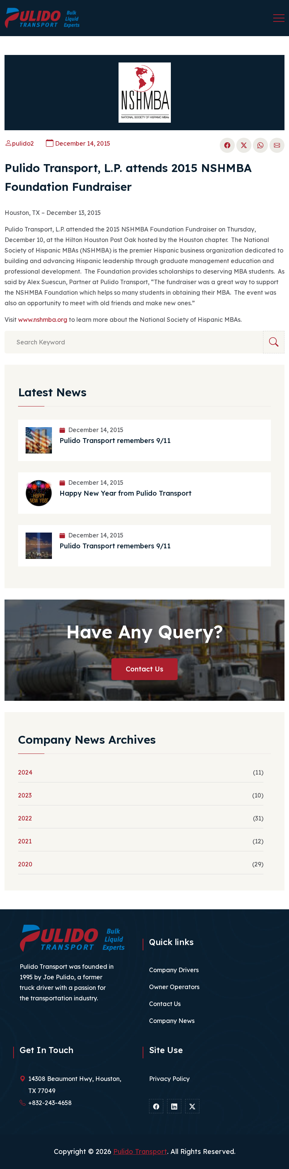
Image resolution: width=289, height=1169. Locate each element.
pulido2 (23, 143)
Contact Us (144, 669)
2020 (25, 864)
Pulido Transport (140, 1151)
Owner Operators (174, 987)
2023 (25, 795)
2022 (25, 818)
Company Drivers (174, 970)
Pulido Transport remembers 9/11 (115, 440)
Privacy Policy (169, 1078)
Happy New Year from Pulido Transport (125, 493)
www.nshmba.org (42, 319)
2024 (25, 772)
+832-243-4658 (50, 1103)
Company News (172, 1020)
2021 (25, 841)
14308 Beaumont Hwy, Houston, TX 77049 (74, 1084)
